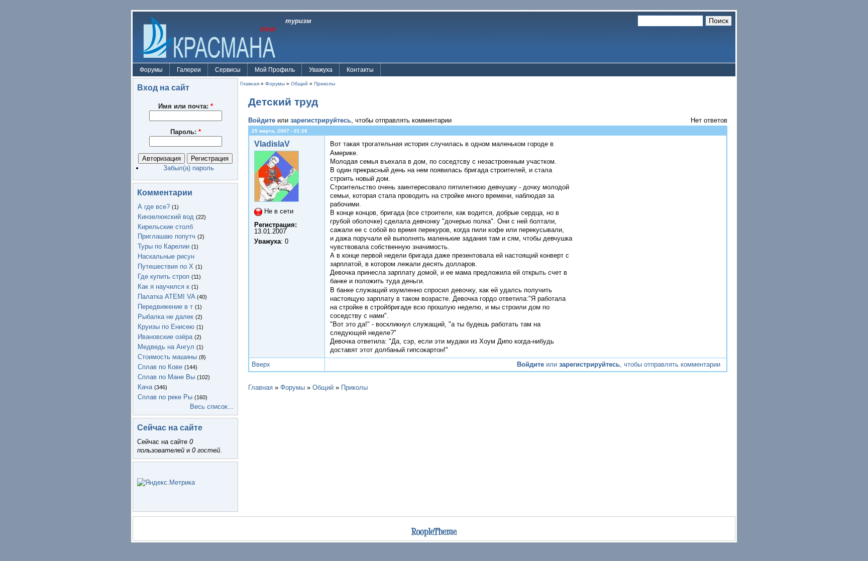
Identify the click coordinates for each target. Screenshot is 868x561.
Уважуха (321, 69)
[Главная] (206, 36)
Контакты (360, 69)
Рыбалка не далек (165, 316)
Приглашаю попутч (166, 236)
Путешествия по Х (165, 266)
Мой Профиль (275, 69)
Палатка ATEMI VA (166, 296)
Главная (249, 83)
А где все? (154, 206)
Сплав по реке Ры (165, 397)
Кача (145, 387)
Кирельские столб (165, 227)
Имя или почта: (185, 106)
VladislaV (272, 144)
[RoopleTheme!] (434, 533)
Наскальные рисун (166, 256)
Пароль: (185, 132)
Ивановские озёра (165, 337)
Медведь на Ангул (166, 347)
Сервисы (228, 69)
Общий (299, 83)
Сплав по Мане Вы (166, 377)
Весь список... (212, 406)
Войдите (261, 120)
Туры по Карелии (163, 246)
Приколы (324, 83)
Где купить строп (163, 276)
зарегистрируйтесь (320, 120)
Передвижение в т (165, 306)
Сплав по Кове (160, 367)
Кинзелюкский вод (166, 216)
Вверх (261, 364)
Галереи (189, 69)
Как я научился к (163, 286)
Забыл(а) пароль (188, 168)
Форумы (151, 69)
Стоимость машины (167, 357)
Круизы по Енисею (166, 326)
